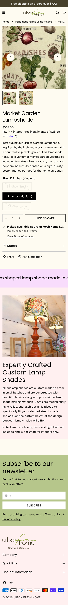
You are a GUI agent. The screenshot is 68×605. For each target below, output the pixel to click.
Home (5, 21)
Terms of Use (53, 514)
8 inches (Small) (19, 187)
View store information (20, 236)
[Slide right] (58, 57)
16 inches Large (19, 207)
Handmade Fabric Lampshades (33, 21)
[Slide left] (10, 57)
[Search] (57, 12)
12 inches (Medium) (19, 196)
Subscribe (34, 505)
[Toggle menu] (3, 12)
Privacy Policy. (11, 519)
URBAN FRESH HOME (27, 597)
